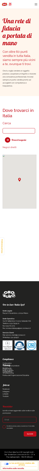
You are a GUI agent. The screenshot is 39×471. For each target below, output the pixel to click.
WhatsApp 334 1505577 (11, 337)
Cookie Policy (7, 371)
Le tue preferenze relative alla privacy (21, 464)
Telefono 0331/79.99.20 (11, 323)
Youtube (5, 396)
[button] (36, 4)
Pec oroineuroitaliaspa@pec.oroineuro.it (17, 328)
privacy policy (17, 426)
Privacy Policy (7, 369)
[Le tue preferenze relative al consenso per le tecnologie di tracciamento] (2, 246)
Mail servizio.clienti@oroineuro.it (14, 335)
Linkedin (5, 394)
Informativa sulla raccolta (13, 468)
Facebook (6, 389)
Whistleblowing (8, 373)
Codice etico (7, 363)
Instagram (6, 391)
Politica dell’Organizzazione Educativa (16, 375)
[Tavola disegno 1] (7, 4)
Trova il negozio (18, 139)
